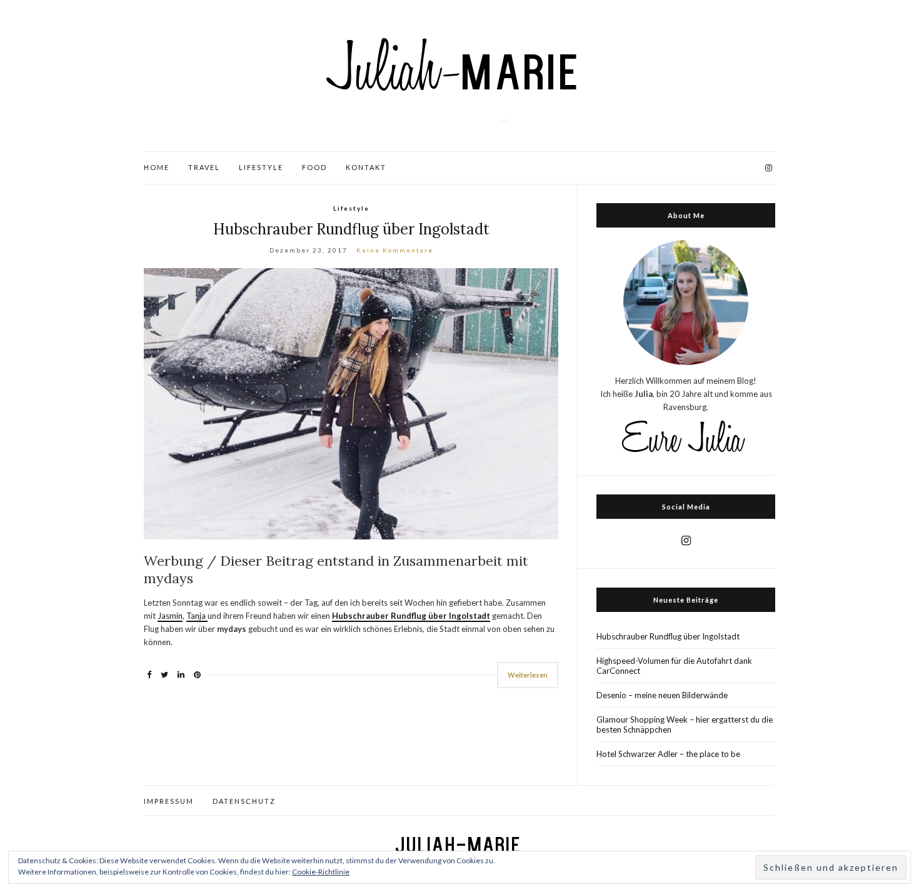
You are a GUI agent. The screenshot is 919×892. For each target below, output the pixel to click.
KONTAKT (366, 167)
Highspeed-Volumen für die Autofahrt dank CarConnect (674, 666)
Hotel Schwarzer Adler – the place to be (668, 754)
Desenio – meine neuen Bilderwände (662, 695)
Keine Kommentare (394, 250)
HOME (156, 167)
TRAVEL (204, 167)
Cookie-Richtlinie (320, 871)
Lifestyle (351, 208)
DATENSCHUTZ (244, 801)
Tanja (197, 616)
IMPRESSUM (169, 801)
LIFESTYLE (261, 167)
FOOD (314, 167)
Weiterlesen (528, 675)
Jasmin (170, 616)
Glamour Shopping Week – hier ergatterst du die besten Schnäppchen (684, 724)
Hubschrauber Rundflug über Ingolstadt (351, 229)
